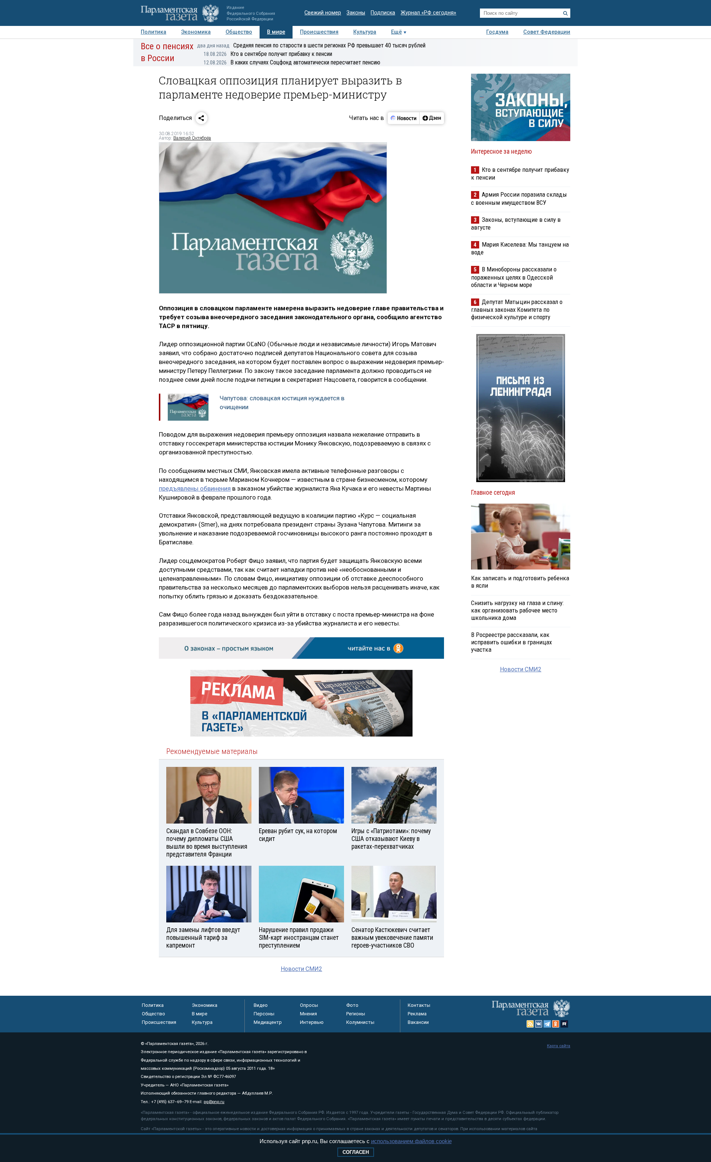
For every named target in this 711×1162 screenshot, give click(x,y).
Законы (356, 13)
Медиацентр (268, 1022)
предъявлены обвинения (195, 488)
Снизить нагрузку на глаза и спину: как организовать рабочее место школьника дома (517, 610)
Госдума (497, 32)
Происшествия (319, 32)
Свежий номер (322, 13)
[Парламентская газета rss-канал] (530, 1024)
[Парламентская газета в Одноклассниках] (556, 1024)
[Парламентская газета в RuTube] (564, 1024)
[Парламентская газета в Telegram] (547, 1024)
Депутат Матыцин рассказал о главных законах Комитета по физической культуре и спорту (517, 309)
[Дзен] (431, 118)
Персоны (264, 1013)
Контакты (419, 1005)
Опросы (309, 1005)
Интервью (312, 1022)
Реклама (417, 1013)
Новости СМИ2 (301, 968)
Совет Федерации (546, 32)
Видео (261, 1005)
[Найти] (565, 13)
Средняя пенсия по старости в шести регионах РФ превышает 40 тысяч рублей (311, 45)
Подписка (383, 13)
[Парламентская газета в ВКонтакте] (539, 1024)
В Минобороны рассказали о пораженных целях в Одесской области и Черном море (514, 277)
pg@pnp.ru (214, 1101)
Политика (153, 32)
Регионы (355, 1013)
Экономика (196, 32)
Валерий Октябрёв (192, 138)
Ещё (396, 32)
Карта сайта (558, 1046)
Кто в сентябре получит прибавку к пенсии (268, 53)
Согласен (356, 1152)
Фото (352, 1005)
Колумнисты (360, 1022)
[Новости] (404, 118)
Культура (364, 32)
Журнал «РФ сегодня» (428, 13)
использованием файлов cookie (411, 1141)
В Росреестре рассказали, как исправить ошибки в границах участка (511, 642)
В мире (276, 32)
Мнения (308, 1013)
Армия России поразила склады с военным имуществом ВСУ (519, 198)
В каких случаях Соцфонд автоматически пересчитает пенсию (292, 62)
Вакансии (418, 1022)
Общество (239, 32)
